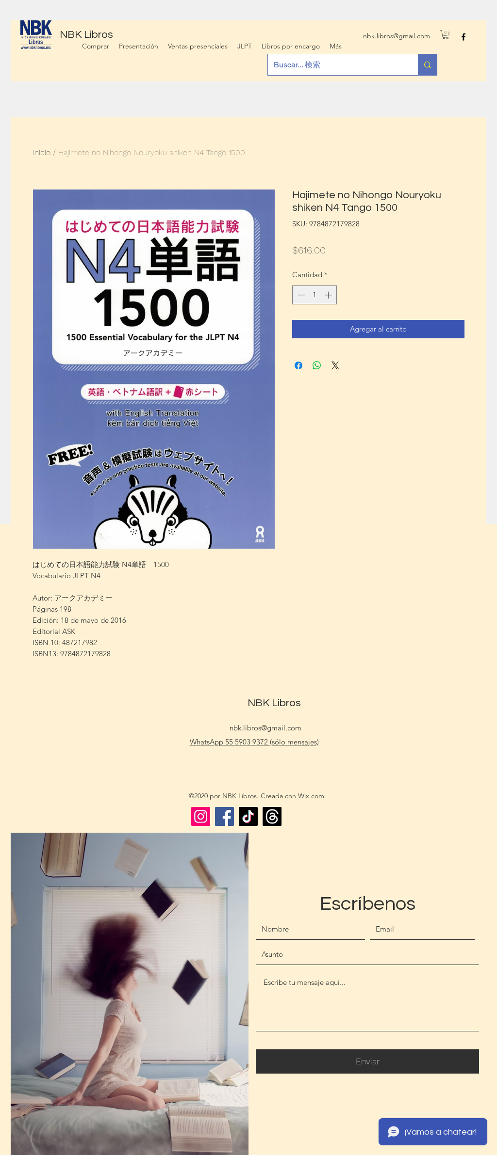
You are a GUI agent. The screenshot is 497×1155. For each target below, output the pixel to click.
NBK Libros (274, 703)
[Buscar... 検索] (427, 64)
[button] (445, 34)
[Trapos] (272, 816)
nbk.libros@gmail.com (396, 36)
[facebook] (463, 37)
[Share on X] (335, 365)
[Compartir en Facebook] (298, 365)
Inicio (41, 152)
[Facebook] (224, 816)
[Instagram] (200, 816)
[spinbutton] (315, 295)
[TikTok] (248, 816)
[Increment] (329, 295)
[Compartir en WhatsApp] (317, 365)
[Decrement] (300, 295)
